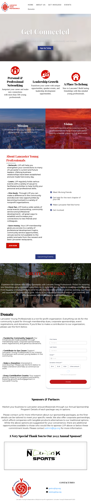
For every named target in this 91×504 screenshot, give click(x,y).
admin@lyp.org (52, 428)
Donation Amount (56, 362)
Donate (31, 9)
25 (58, 366)
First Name (53, 339)
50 (65, 366)
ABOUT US (40, 5)
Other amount (74, 366)
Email (52, 355)
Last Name (53, 347)
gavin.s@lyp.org (55, 488)
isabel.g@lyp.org (55, 492)
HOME (30, 5)
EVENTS (67, 5)
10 (52, 366)
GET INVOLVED (54, 5)
